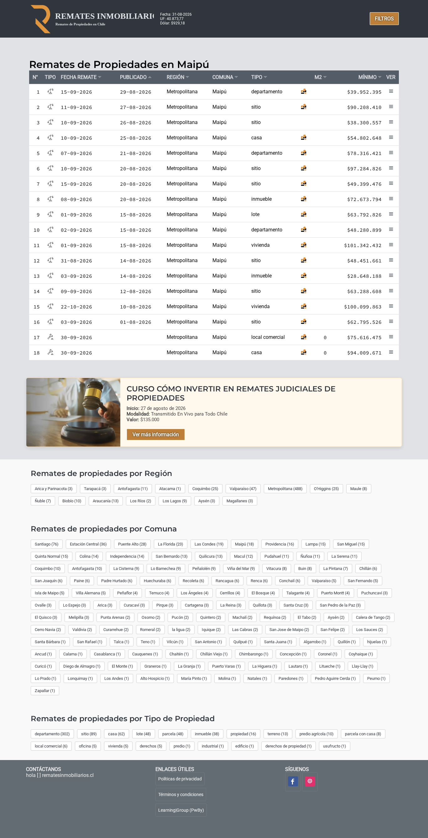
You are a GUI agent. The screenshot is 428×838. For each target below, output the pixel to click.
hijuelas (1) (377, 641)
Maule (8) (358, 488)
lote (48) (143, 734)
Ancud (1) (43, 654)
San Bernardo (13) (172, 556)
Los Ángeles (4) (195, 593)
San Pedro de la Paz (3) (340, 605)
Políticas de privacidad (180, 778)
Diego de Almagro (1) (82, 666)
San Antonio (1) (208, 641)
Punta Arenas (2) (115, 617)
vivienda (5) (118, 746)
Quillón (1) (347, 641)
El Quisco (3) (46, 617)
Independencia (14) (127, 556)
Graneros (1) (155, 666)
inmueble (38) (207, 734)
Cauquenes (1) (145, 654)
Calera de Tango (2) (373, 617)
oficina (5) (88, 746)
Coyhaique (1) (361, 654)
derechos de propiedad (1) (288, 746)
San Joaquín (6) (49, 580)
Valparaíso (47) (243, 488)
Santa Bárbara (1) (50, 641)
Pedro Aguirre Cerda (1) (335, 678)
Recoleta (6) (193, 580)
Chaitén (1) (179, 654)
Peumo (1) (376, 678)
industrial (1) (213, 746)
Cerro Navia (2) (48, 629)
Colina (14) (89, 556)
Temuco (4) (159, 593)
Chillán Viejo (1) (214, 654)
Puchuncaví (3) (374, 593)
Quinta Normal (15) (51, 556)
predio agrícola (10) (317, 734)
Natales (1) (257, 678)
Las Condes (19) (209, 544)
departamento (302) (52, 734)
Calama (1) (73, 654)
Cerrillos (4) (230, 593)
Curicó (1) (43, 666)
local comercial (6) (51, 746)
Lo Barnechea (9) (166, 568)
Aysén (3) (206, 501)
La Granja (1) (189, 666)
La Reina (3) (231, 605)
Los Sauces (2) (369, 629)
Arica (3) (104, 605)
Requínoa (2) (275, 617)
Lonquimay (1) (80, 678)
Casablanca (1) (107, 654)
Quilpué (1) (243, 641)
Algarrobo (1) (315, 641)
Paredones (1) (291, 678)
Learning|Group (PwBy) (181, 810)
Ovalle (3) (43, 605)
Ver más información (156, 434)
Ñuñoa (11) (310, 556)
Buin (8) (305, 568)
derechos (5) (151, 746)
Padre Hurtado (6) (117, 580)
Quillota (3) (262, 605)
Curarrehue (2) (116, 629)
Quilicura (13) (211, 556)
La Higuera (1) (264, 666)
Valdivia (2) (82, 629)
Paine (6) (82, 580)
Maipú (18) (244, 544)
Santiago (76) (47, 544)
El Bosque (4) (263, 593)
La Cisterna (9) (126, 568)
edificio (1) (244, 746)
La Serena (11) (344, 556)
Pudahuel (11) (276, 556)
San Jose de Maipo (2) (289, 629)
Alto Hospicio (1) (155, 678)
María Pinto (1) (194, 678)
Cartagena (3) (197, 605)
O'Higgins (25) (326, 488)
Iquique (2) (211, 629)
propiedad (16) (243, 734)
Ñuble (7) (43, 501)
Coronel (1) (327, 654)
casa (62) (116, 734)
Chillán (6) (368, 568)
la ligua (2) (181, 629)
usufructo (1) (334, 746)
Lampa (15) (315, 544)
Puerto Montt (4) (335, 593)
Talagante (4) (298, 593)
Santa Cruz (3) (296, 605)
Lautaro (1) (298, 666)
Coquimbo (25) (205, 488)
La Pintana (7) (335, 568)
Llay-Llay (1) (362, 666)
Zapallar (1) (45, 690)
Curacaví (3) (134, 605)
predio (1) (182, 746)
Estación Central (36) (88, 544)
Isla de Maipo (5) (50, 593)
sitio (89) (89, 734)
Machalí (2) (242, 617)
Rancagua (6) (227, 580)
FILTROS (384, 19)
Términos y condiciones (180, 794)
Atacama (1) (170, 488)
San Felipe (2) (333, 629)
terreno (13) (278, 734)
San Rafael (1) (89, 641)
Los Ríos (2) (140, 501)
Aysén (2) (336, 617)
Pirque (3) (165, 605)
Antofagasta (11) (133, 488)
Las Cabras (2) (245, 629)
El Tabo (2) (307, 617)
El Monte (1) (122, 666)
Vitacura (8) (276, 568)
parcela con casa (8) (363, 734)
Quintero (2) (210, 617)
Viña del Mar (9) (241, 568)
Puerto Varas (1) (226, 666)
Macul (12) (243, 556)
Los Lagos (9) (175, 501)
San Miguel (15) (351, 544)
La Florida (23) (170, 544)
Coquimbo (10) (48, 568)
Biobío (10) (71, 501)
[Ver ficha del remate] (391, 93)
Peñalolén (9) (204, 568)
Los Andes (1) (116, 678)
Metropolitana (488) (285, 488)
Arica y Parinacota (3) (54, 488)
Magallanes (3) (240, 501)
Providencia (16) (279, 544)
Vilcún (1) (175, 641)
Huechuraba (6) (157, 580)
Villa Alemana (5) (91, 593)
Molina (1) (227, 678)
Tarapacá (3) (95, 488)
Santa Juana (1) (278, 641)
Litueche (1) (330, 666)
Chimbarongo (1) (254, 654)
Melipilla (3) (79, 617)
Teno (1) (148, 641)
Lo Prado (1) (45, 678)
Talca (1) (121, 641)
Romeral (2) (150, 629)
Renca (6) (259, 580)
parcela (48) (173, 734)
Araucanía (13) (106, 501)
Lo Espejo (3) (74, 605)
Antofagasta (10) (87, 568)
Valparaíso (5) (324, 580)
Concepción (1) (293, 654)
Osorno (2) (151, 617)
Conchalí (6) (289, 580)
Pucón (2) (180, 617)
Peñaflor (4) (127, 593)
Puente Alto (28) (132, 544)
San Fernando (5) (363, 580)
